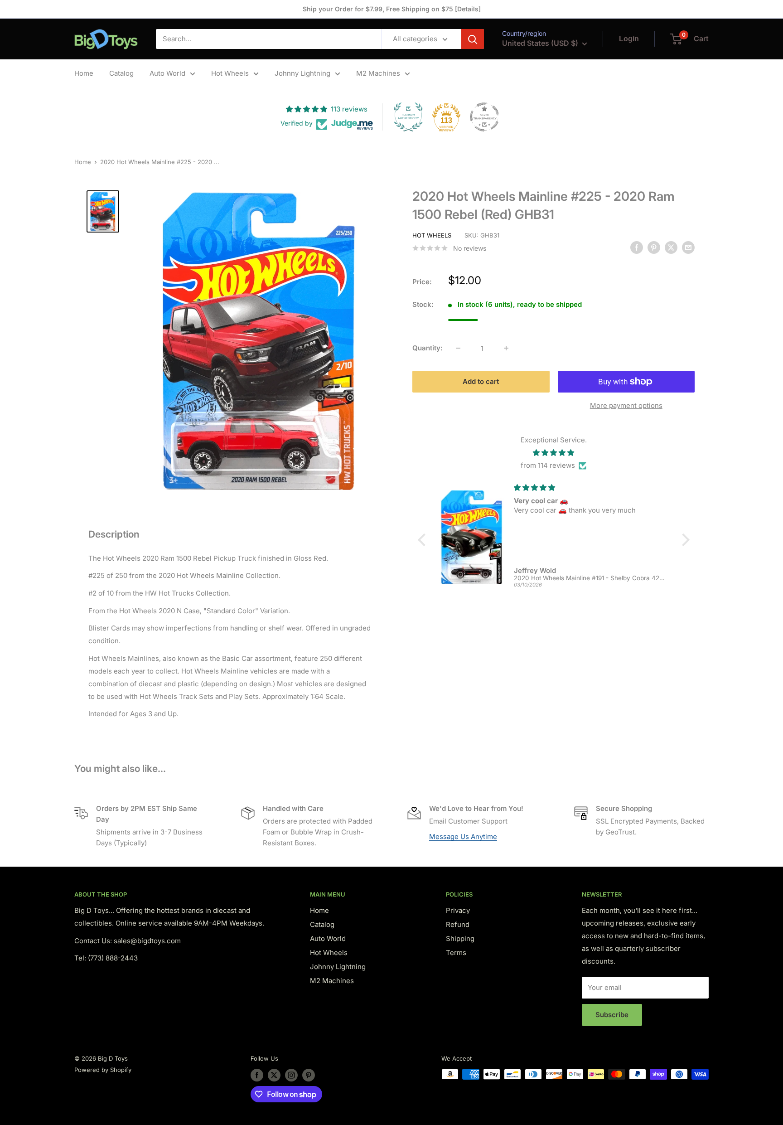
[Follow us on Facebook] (257, 1075)
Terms (456, 952)
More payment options (626, 405)
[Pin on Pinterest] (654, 247)
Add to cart (481, 381)
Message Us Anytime (463, 836)
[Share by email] (688, 247)
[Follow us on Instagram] (291, 1075)
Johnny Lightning (302, 73)
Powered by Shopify (102, 1069)
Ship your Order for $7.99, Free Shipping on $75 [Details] (392, 9)
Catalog (121, 73)
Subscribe (611, 1014)
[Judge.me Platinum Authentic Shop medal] (408, 116)
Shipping (460, 938)
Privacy (458, 910)
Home (83, 73)
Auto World (167, 73)
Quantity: (427, 348)
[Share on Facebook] (636, 247)
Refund (457, 924)
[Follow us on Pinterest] (308, 1075)
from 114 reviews (548, 465)
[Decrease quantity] (458, 348)
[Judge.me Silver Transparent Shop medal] (484, 116)
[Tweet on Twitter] (671, 247)
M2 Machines (378, 73)
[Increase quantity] (506, 348)
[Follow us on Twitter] (274, 1075)
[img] (554, 452)
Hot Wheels (230, 73)
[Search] (472, 39)
